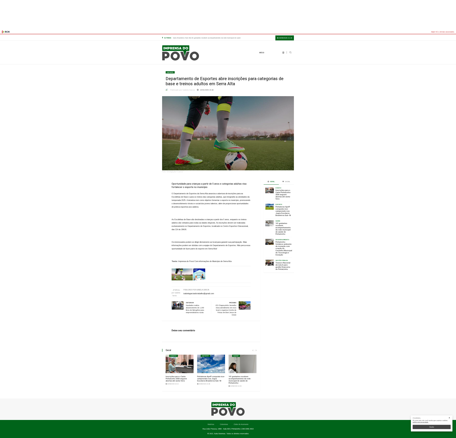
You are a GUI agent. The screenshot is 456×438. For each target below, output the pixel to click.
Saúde (278, 221)
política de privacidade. (421, 422)
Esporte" (205, 356)
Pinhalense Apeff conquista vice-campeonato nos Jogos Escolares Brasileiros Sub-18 (211, 378)
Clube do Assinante (241, 424)
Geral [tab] (272, 181)
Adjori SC (434, 32)
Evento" (173, 356)
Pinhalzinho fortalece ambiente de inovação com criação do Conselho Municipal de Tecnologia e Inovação (284, 248)
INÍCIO (261, 52)
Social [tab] (287, 181)
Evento (278, 188)
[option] (206, 37)
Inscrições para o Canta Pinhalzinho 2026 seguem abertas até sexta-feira (176, 378)
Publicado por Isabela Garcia (182, 90)
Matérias (273, 52)
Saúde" (236, 356)
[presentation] (252, 350)
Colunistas (224, 424)
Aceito (431, 427)
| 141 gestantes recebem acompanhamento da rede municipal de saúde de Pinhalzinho (206, 38)
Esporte (170, 72)
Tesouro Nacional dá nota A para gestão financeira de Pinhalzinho (283, 266)
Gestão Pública (282, 260)
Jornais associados (446, 32)
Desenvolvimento (282, 239)
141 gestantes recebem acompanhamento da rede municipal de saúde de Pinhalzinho (240, 379)
